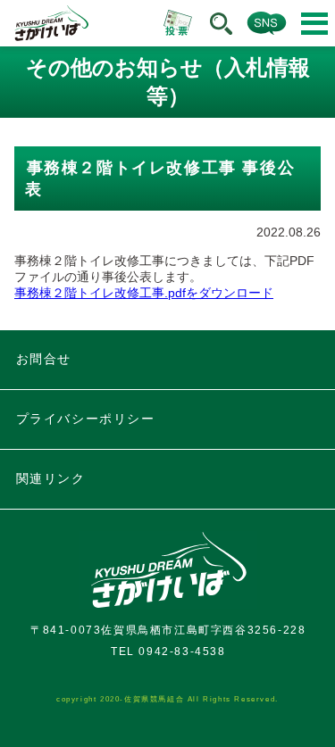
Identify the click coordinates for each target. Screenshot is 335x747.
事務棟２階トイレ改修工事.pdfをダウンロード (143, 293)
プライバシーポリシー (85, 418)
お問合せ (43, 359)
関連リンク (51, 478)
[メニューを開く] (314, 23)
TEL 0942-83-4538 (168, 651)
